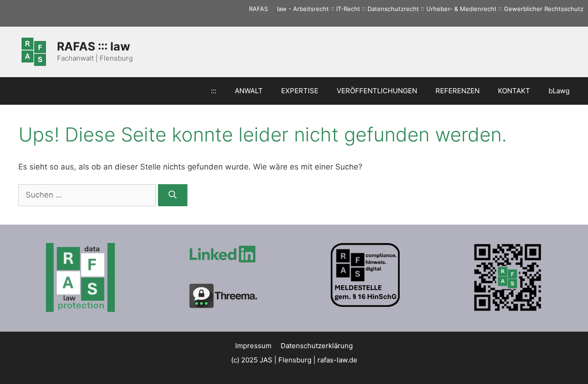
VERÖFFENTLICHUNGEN (377, 90)
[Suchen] (172, 195)
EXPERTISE (299, 90)
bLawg (559, 90)
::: (272, 8)
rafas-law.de (337, 360)
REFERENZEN (457, 90)
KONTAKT (514, 90)
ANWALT (249, 90)
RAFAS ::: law (93, 46)
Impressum (253, 345)
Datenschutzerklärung (317, 345)
